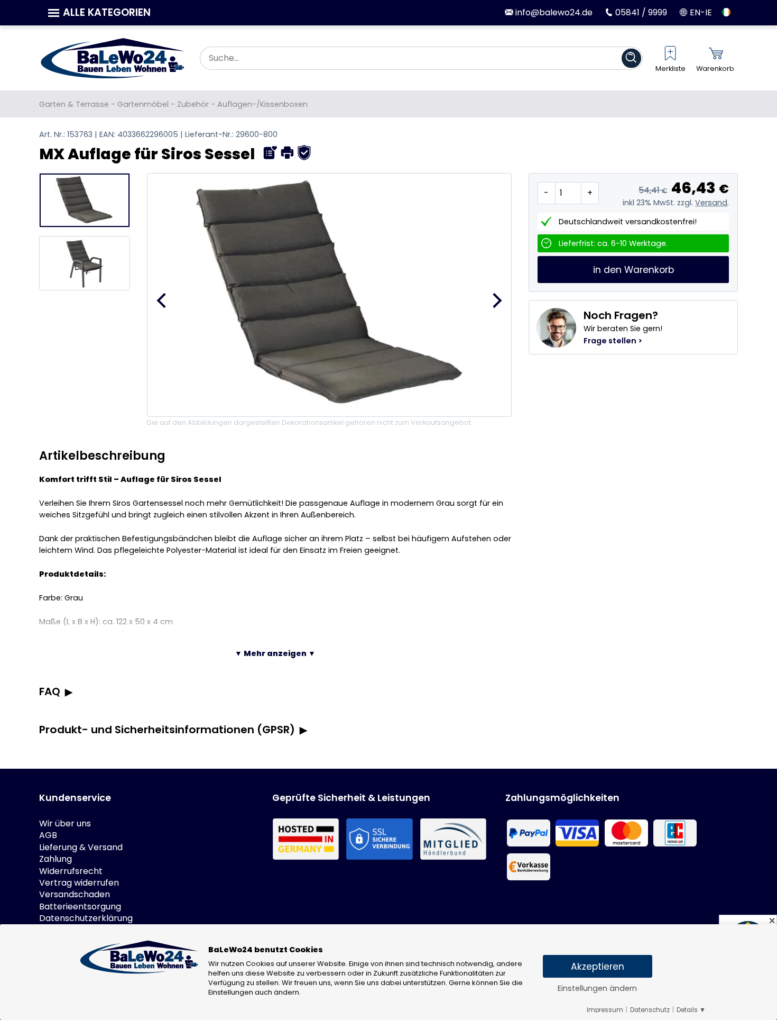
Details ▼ (691, 1010)
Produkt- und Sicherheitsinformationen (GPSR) (167, 729)
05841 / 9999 (640, 12)
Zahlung (55, 859)
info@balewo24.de (552, 12)
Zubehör (193, 104)
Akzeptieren (597, 966)
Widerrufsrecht (71, 871)
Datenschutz (650, 1010)
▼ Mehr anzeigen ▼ (275, 653)
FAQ (49, 691)
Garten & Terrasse (74, 104)
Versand (711, 202)
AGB (48, 835)
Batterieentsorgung (80, 907)
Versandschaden (74, 894)
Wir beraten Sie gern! (623, 327)
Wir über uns (65, 824)
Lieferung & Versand (81, 847)
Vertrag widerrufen (79, 883)
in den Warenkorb (633, 269)
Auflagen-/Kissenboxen (262, 104)
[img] (270, 152)
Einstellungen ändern (597, 988)
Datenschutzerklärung (86, 918)
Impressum (605, 1010)
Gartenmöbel (143, 104)
